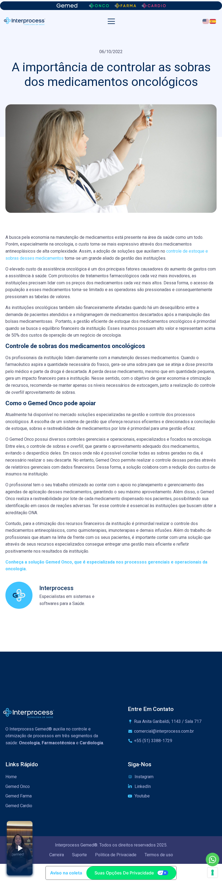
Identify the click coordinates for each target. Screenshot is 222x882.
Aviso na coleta (66, 872)
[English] (206, 21)
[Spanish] (213, 21)
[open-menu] (111, 22)
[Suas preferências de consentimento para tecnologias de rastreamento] (212, 872)
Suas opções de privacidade (124, 872)
